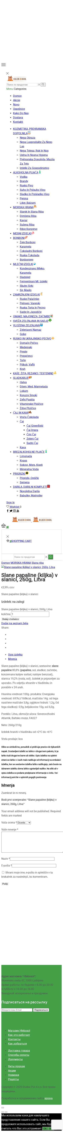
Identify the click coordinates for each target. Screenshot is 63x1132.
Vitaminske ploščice (31, 403)
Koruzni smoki (28, 395)
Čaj (22, 421)
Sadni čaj (32, 443)
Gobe (23, 334)
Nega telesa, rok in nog (34, 150)
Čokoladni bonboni (31, 251)
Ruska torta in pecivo (32, 307)
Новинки (13, 1075)
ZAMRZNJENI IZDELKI (26, 294)
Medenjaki (26, 347)
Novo (16, 104)
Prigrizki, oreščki (29, 478)
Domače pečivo (29, 343)
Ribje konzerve (28, 229)
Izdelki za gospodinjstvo (34, 168)
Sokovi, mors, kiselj (31, 464)
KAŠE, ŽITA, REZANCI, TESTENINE (33, 373)
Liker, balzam (28, 202)
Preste (23, 351)
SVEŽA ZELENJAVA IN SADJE (30, 321)
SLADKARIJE (21, 377)
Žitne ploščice (28, 408)
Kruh (22, 369)
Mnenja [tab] (12, 659)
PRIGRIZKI (19, 473)
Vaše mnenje (9, 829)
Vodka (23, 176)
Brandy (24, 181)
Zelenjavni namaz (30, 329)
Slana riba (38, 562)
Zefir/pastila (27, 399)
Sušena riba (27, 224)
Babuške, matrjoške (31, 495)
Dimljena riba (28, 216)
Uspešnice (19, 108)
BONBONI (19, 238)
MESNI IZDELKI (22, 233)
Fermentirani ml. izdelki (33, 281)
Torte (23, 360)
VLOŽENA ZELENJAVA (26, 325)
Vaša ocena (9, 822)
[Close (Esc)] (2, 1107)
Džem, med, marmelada (34, 386)
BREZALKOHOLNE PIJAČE (29, 451)
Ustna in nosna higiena (34, 155)
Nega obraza (27, 137)
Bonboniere (26, 259)
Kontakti (18, 121)
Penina (24, 198)
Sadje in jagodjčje (30, 312)
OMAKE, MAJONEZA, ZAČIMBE (31, 316)
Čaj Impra (32, 430)
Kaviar (23, 220)
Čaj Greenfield (35, 425)
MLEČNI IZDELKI (23, 264)
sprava (49, 1098)
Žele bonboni (27, 242)
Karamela (25, 246)
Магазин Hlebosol (19, 1030)
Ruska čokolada (29, 255)
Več (51, 1128)
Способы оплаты (18, 1055)
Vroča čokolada (29, 417)
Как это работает (19, 1035)
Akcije (16, 100)
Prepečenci (26, 356)
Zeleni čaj (32, 438)
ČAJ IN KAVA (20, 412)
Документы (15, 1059)
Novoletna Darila (30, 491)
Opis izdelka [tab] (15, 654)
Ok (45, 1128)
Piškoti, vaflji (27, 364)
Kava (23, 447)
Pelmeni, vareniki (30, 303)
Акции (12, 1070)
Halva (23, 382)
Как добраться (17, 1043)
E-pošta (6, 865)
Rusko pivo (26, 185)
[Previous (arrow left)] (2, 1112)
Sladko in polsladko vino (34, 194)
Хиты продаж (16, 1066)
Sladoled (25, 277)
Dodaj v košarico (10, 619)
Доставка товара (19, 1050)
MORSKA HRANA (23, 207)
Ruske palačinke (29, 299)
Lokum (24, 390)
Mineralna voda (29, 469)
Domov (17, 95)
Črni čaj (31, 434)
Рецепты (13, 1079)
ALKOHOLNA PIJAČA (25, 172)
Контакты (14, 1039)
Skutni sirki (26, 285)
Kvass (23, 460)
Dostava (18, 117)
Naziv (5, 858)
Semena (25, 482)
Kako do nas (21, 113)
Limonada (26, 456)
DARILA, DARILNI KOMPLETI (30, 486)
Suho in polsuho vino (32, 189)
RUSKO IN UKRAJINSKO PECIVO (32, 338)
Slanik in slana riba (32, 211)
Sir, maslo (25, 290)
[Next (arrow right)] (6, 1112)
